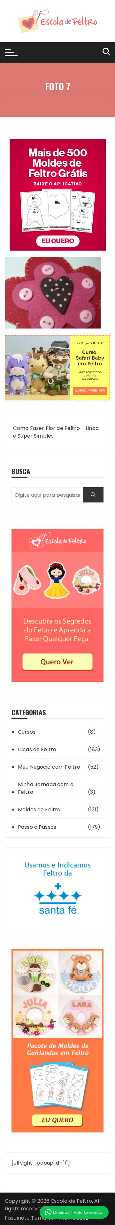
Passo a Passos (37, 827)
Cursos (26, 732)
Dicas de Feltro (37, 749)
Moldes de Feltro (39, 809)
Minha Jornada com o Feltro (45, 788)
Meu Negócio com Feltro (49, 767)
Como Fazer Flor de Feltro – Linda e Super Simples (56, 432)
